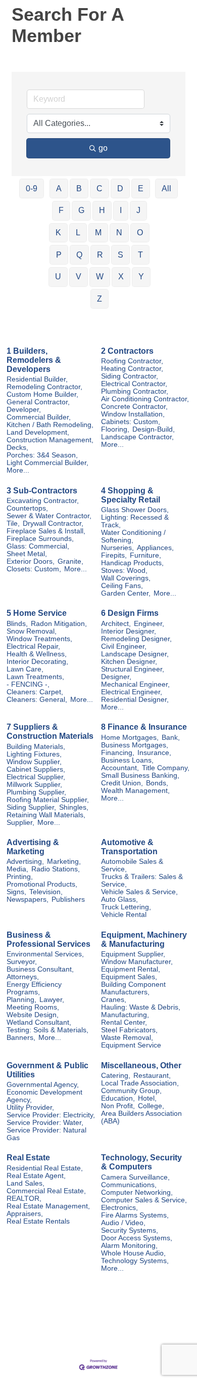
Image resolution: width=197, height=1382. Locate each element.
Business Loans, (127, 760)
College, (151, 1106)
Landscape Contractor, (137, 437)
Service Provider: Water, (45, 1122)
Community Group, (131, 1091)
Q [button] (79, 254)
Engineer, (149, 623)
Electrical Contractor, (134, 384)
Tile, (13, 523)
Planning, (21, 999)
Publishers (68, 899)
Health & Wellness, (37, 654)
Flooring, (115, 429)
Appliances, (155, 548)
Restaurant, (152, 1075)
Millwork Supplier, (34, 784)
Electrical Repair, (33, 646)
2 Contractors (127, 351)
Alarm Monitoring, (129, 1245)
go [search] (103, 148)
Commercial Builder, (39, 417)
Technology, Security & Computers (141, 1162)
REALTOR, (24, 1198)
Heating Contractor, (132, 368)
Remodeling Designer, (136, 639)
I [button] (121, 210)
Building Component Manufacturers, (133, 988)
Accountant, (120, 768)
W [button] (100, 276)
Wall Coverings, (126, 578)
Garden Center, (126, 593)
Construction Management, (50, 440)
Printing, (20, 877)
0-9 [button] (31, 188)
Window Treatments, (39, 639)
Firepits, (114, 555)
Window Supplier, (34, 762)
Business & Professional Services (48, 939)
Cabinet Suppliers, (36, 769)
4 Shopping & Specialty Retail (130, 495)
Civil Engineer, (123, 646)
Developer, (24, 409)
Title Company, (165, 768)
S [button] (120, 254)
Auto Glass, (119, 899)
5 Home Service (37, 613)
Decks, (17, 447)
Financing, (117, 753)
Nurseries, (117, 548)
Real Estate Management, (48, 1206)
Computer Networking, (137, 1192)
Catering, (115, 1075)
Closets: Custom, (34, 569)
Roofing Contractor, (132, 361)
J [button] (138, 210)
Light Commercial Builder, (47, 463)
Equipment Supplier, (133, 954)
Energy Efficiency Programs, (34, 988)
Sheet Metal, (27, 554)
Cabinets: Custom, (130, 422)
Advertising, (25, 861)
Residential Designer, (135, 699)
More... (18, 470)
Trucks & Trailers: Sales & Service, (142, 880)
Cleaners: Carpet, (35, 692)
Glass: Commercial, (38, 546)
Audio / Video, (123, 1223)
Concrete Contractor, (134, 406)
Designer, (116, 677)
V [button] (78, 276)
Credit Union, (122, 783)
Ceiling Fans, (122, 586)
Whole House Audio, (133, 1253)
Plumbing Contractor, (134, 391)
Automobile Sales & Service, (132, 865)
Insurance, (154, 753)
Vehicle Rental (123, 914)
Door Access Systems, (136, 1238)
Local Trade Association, (140, 1083)
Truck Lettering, (126, 907)
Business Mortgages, (134, 745)
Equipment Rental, (130, 969)
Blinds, (17, 623)
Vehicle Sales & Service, (139, 892)
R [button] (100, 254)
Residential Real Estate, (45, 1168)
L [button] (78, 232)
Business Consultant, (40, 969)
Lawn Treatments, (35, 677)
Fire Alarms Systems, (135, 1215)
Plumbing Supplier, (36, 792)
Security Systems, (129, 1230)
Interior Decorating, (37, 661)
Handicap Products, (132, 563)
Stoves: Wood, (124, 570)
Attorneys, (23, 977)
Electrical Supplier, (36, 777)
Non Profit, (118, 1106)
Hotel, (147, 1098)
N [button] (119, 232)
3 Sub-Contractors (42, 490)
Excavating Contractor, (43, 501)
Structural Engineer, (132, 669)
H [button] (102, 210)
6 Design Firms (130, 613)
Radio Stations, (55, 869)
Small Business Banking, (140, 775)
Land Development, (38, 432)
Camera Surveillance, (135, 1177)
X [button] (121, 276)
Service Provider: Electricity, (51, 1115)
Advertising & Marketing (33, 847)
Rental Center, (124, 1022)
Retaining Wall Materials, (46, 815)
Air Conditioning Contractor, (145, 399)
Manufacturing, (125, 1015)
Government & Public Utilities (47, 1070)
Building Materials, (36, 746)
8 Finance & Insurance (144, 727)
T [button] (140, 254)
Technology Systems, (135, 1261)
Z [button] (99, 299)
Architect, (116, 623)
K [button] (58, 232)
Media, (17, 869)
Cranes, (113, 999)
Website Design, (33, 1015)
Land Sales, (25, 1183)
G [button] (81, 210)
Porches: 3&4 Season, (42, 455)
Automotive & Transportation (129, 847)
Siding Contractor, (129, 376)
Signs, (16, 892)
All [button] (166, 188)
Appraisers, (25, 1214)
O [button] (140, 232)
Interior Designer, (128, 631)
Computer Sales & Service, (144, 1200)
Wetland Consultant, (39, 1022)
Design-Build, (153, 429)
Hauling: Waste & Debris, (140, 1007)
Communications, (129, 1185)
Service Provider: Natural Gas (46, 1134)
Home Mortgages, (130, 737)
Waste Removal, (127, 1037)
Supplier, (20, 822)
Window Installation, (133, 414)
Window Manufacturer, (137, 962)
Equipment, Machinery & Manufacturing (144, 939)
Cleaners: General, (37, 699)
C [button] (99, 188)
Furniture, (145, 555)
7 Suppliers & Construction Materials (50, 731)
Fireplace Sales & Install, (46, 531)
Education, (118, 1098)
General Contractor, (38, 402)
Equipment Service (131, 1045)
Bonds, (157, 783)
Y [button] (141, 276)
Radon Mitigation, (59, 623)
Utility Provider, (30, 1107)
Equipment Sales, (129, 977)
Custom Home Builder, (42, 394)
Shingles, (73, 807)
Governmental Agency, (43, 1084)
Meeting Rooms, (33, 1007)
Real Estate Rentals (38, 1221)
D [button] (120, 188)
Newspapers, (27, 899)
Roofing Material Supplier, (48, 800)
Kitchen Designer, (129, 661)
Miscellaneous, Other (141, 1065)
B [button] (79, 188)
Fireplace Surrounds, (40, 538)
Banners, (21, 1037)
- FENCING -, (28, 684)
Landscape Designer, (135, 654)
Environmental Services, (45, 954)
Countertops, (27, 508)
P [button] (59, 254)
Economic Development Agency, (44, 1096)
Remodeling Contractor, (44, 387)
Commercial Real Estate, (46, 1191)
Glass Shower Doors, (135, 510)
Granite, (70, 561)
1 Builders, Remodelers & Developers (34, 360)
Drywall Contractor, (53, 523)
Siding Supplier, (31, 807)
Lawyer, (51, 999)
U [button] (58, 276)
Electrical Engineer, (131, 692)
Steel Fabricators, (129, 1030)
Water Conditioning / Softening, (133, 536)
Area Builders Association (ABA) (141, 1117)
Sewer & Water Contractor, (49, 516)
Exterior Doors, (31, 561)
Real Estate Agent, (36, 1176)
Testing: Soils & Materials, (47, 1030)
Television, (46, 892)
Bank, (171, 737)
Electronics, (119, 1207)
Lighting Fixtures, (34, 754)
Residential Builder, (37, 379)
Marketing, (64, 861)
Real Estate (28, 1157)
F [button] (61, 210)
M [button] (98, 232)
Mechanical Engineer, (135, 684)
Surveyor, (22, 962)
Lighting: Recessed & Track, (135, 521)
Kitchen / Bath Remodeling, (50, 425)
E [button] (140, 188)
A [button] (59, 188)
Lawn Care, (25, 669)
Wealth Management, (135, 790)
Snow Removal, (32, 631)
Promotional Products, (42, 884)
